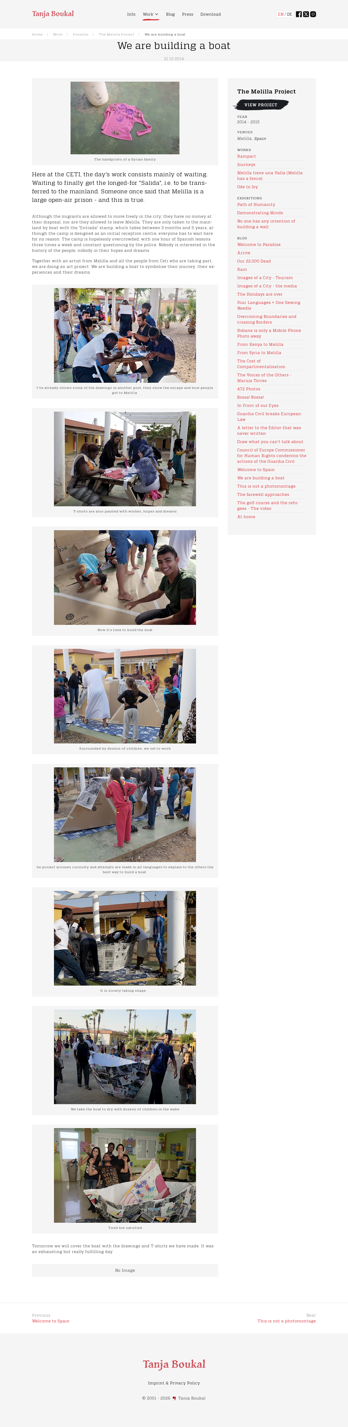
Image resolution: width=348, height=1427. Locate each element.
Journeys (246, 164)
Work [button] (148, 14)
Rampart (246, 156)
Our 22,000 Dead (254, 261)
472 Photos (248, 389)
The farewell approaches (263, 494)
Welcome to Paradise (259, 244)
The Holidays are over (260, 294)
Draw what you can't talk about (270, 441)
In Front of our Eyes (258, 405)
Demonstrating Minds (260, 212)
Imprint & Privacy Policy (174, 1383)
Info (131, 14)
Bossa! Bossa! (250, 397)
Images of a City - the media (267, 286)
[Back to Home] (53, 14)
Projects (81, 34)
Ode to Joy (247, 186)
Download (211, 14)
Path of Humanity (256, 204)
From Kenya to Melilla (260, 344)
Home (37, 34)
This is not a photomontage (266, 486)
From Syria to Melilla (259, 352)
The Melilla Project (116, 34)
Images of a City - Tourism (265, 277)
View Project (260, 104)
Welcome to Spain (256, 469)
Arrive (243, 252)
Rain (242, 269)
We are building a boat (261, 478)
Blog (170, 14)
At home (246, 516)
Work (58, 34)
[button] (125, 335)
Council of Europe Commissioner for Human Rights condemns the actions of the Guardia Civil (272, 455)
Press (187, 14)
